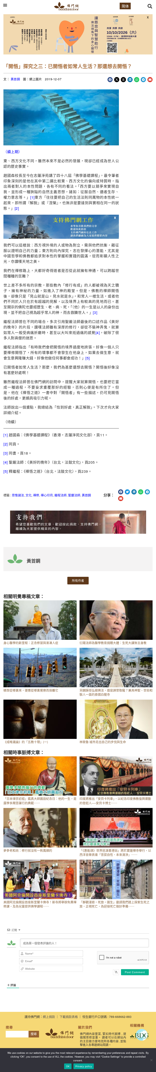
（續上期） (12, 151)
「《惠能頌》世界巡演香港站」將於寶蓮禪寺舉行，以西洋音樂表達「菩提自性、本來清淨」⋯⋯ (115, 852)
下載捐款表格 (69, 1016)
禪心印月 (47, 495)
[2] (17, 208)
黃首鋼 (15, 79)
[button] (5, 5)
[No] (151, 1060)
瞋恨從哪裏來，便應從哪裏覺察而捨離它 (30, 690)
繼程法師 (60, 495)
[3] (95, 312)
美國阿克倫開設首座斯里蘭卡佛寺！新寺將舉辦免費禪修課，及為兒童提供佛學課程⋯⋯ (39, 904)
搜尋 (34, 1034)
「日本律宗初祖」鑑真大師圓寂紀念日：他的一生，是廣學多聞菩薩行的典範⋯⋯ (39, 800)
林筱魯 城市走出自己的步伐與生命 (103, 742)
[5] (87, 357)
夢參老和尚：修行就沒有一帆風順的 (27, 850)
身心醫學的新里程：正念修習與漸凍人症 (30, 643)
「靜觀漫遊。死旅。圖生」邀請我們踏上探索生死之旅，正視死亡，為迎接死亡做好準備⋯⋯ (115, 904)
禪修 (36, 495)
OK (68, 1066)
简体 (125, 6)
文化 (28, 495)
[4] (98, 332)
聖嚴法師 (74, 495)
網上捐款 (49, 1016)
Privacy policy (83, 1066)
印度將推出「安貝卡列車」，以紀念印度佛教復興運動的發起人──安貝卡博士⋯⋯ (115, 800)
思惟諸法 (18, 495)
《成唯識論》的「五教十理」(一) (25, 742)
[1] (32, 197)
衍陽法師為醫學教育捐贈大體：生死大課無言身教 (113, 643)
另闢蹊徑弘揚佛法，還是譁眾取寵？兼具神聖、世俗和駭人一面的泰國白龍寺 (116, 692)
